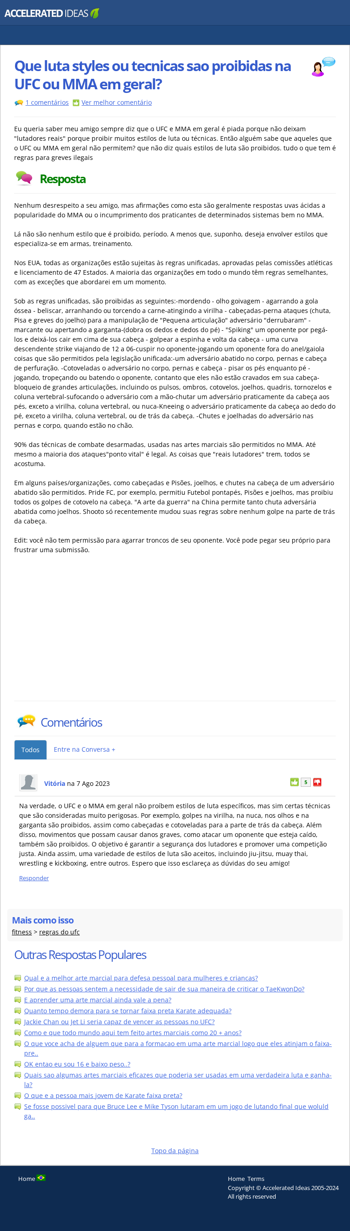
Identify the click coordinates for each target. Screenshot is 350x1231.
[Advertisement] (94, 632)
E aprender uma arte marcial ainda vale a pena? (97, 999)
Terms (255, 1179)
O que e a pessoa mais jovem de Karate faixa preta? (103, 1095)
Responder (34, 878)
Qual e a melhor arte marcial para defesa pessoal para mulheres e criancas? (141, 978)
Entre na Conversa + (84, 749)
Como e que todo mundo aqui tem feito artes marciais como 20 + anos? (133, 1032)
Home (236, 1179)
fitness (22, 932)
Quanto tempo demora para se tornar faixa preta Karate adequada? (128, 1010)
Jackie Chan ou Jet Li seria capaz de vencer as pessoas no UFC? (119, 1021)
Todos (30, 749)
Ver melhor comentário (117, 102)
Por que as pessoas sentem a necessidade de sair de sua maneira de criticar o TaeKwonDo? (164, 989)
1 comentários (47, 102)
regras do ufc (59, 932)
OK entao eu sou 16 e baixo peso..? (77, 1064)
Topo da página (175, 1150)
